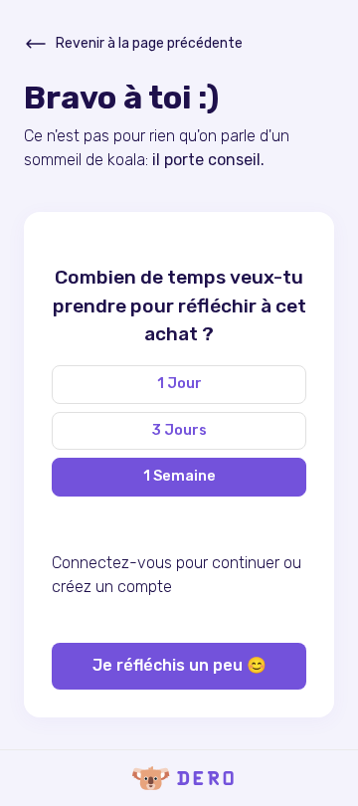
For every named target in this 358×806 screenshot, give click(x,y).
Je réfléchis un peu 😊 (179, 665)
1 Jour (179, 383)
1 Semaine (179, 476)
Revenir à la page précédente (149, 43)
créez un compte (112, 586)
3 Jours (179, 430)
